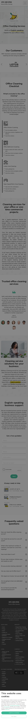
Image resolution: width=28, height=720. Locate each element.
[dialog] (14, 705)
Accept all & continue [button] (14, 712)
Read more (7, 709)
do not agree (7, 706)
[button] (14, 717)
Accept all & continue (14, 705)
